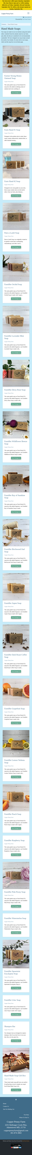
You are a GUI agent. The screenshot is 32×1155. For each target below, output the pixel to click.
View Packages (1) (16, 92)
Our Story (26, 1114)
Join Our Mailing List (8, 1109)
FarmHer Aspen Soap (12, 603)
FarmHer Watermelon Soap (15, 918)
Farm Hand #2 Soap (12, 181)
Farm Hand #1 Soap (12, 130)
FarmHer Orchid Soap (13, 284)
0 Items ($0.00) (27, 17)
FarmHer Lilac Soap (12, 1000)
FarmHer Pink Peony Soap (14, 892)
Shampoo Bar (9, 1026)
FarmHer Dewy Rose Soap (15, 390)
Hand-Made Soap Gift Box (15, 1076)
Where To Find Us (24, 1117)
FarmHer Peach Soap (12, 814)
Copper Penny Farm (8, 81)
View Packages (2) (16, 144)
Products (4, 24)
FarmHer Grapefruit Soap (14, 709)
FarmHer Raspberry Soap (14, 840)
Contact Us (6, 1106)
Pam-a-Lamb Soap (11, 233)
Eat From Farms (26, 19)
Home (4, 1103)
